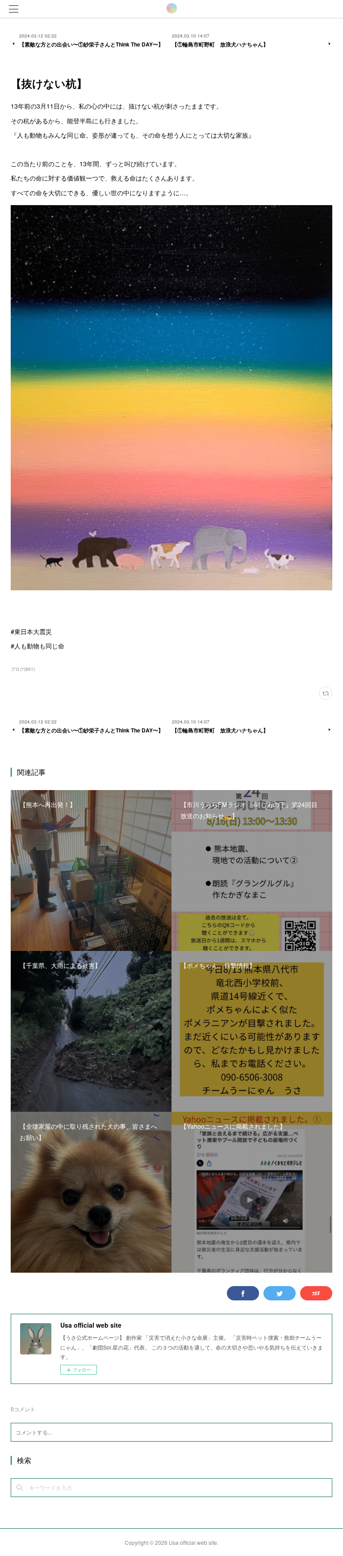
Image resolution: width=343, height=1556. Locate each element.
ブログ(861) (23, 669)
